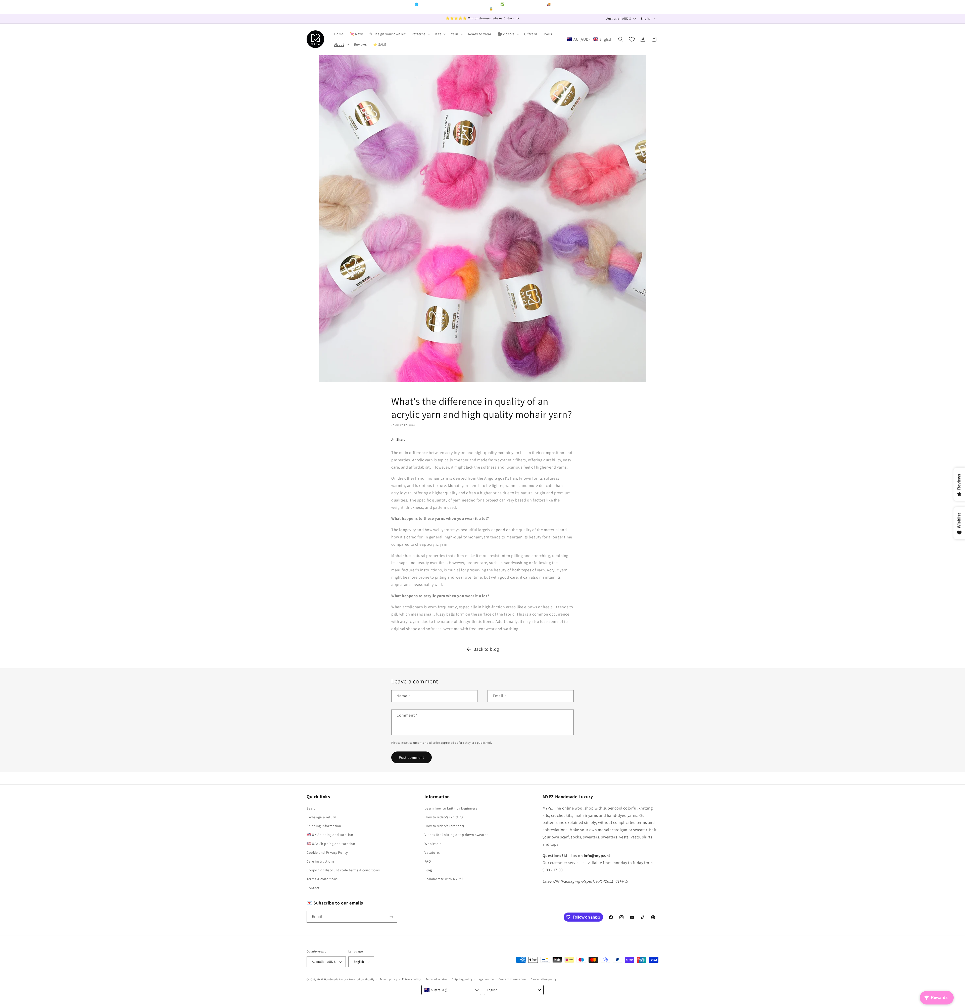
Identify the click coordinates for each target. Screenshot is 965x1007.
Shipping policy (462, 979)
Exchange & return (321, 817)
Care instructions (320, 861)
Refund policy (388, 979)
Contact (313, 888)
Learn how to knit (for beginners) (451, 808)
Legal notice (485, 979)
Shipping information (324, 826)
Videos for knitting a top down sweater (456, 834)
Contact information (512, 979)
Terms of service (436, 979)
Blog (428, 870)
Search (312, 808)
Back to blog (486, 649)
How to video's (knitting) (444, 817)
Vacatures (432, 852)
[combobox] (451, 990)
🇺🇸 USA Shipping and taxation (331, 843)
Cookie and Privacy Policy (327, 852)
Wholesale (432, 843)
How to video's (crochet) (444, 826)
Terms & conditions (322, 879)
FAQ (427, 861)
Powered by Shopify (361, 979)
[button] (420, 34)
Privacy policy (411, 979)
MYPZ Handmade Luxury (332, 979)
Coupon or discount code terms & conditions (343, 870)
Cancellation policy (543, 979)
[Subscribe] (391, 917)
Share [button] (401, 439)
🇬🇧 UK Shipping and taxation (330, 834)
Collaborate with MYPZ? (443, 879)
